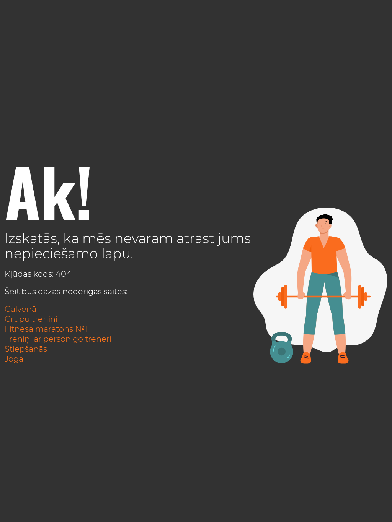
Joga (14, 358)
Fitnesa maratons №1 (46, 329)
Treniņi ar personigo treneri (58, 339)
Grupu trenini (31, 319)
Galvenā (20, 309)
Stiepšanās (26, 348)
